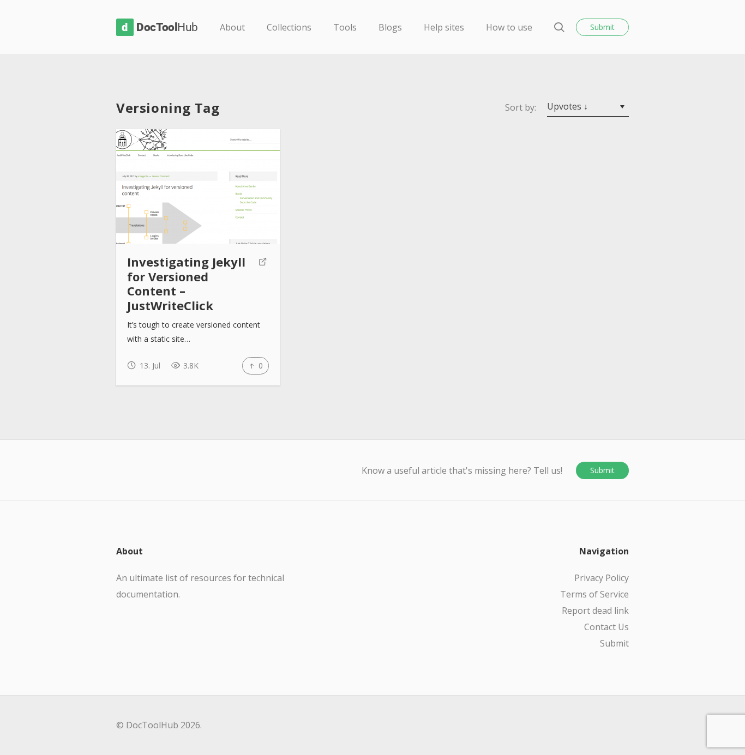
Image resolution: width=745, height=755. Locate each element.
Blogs (390, 27)
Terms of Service (594, 594)
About (232, 27)
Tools (345, 27)
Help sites (444, 27)
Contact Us (606, 627)
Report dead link (595, 611)
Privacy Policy (601, 578)
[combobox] (588, 107)
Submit (602, 27)
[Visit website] (263, 284)
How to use (509, 27)
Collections (289, 27)
